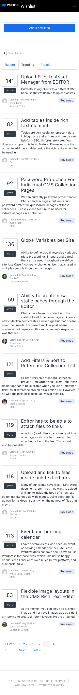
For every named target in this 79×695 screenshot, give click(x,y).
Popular (46, 65)
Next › (23, 650)
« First (9, 644)
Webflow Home (25, 684)
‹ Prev (23, 644)
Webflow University (51, 684)
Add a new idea (39, 27)
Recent (10, 65)
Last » (36, 650)
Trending (27, 65)
